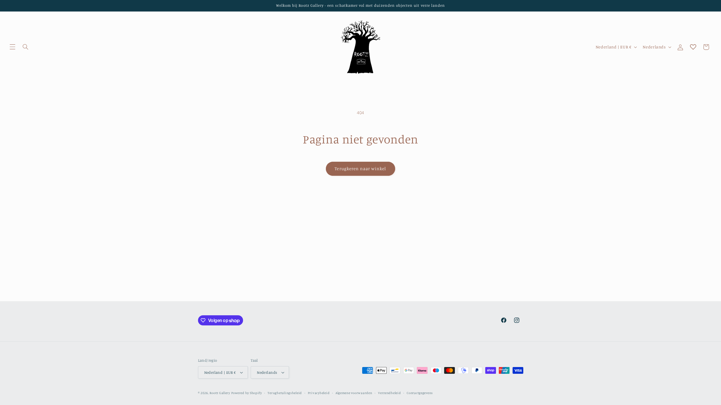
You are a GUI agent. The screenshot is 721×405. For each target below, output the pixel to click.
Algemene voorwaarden (353, 393)
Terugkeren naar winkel (360, 168)
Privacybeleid (319, 393)
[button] (12, 46)
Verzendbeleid (389, 393)
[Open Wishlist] (693, 46)
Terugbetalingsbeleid (285, 393)
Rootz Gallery (220, 393)
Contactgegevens (420, 393)
